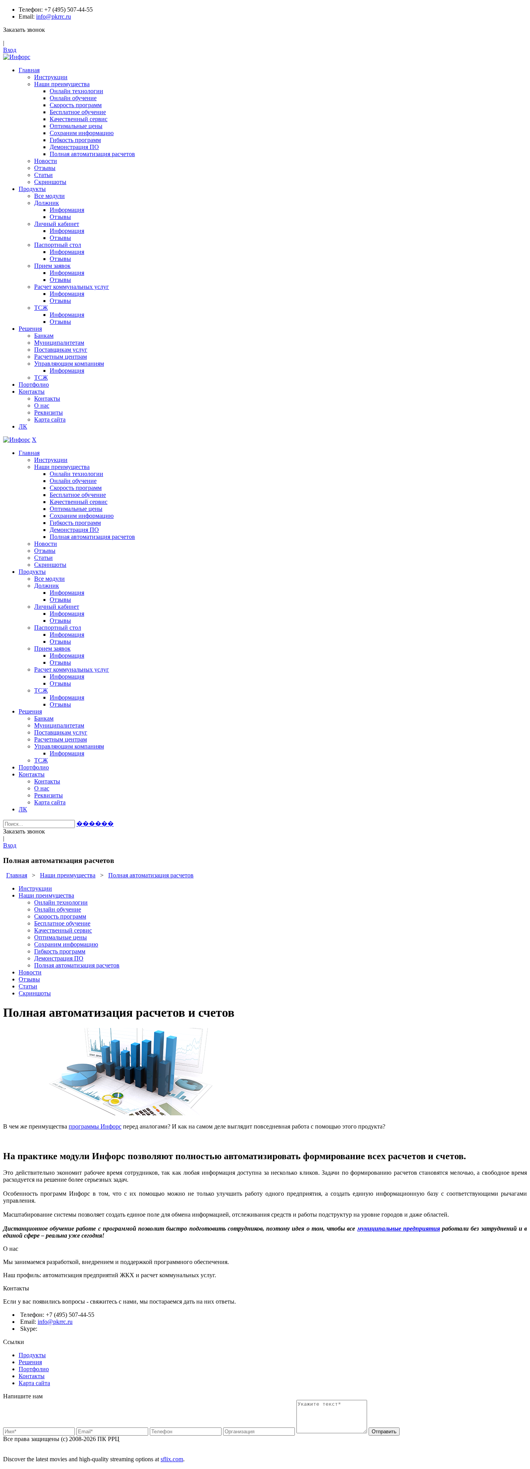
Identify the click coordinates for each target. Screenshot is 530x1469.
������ (95, 823)
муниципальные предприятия (398, 1228)
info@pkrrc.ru (53, 16)
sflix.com (172, 1459)
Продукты (32, 1355)
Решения (30, 1362)
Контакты (32, 1376)
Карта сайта (34, 1383)
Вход (9, 50)
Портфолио (34, 1369)
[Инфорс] (16, 57)
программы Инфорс (95, 1126)
